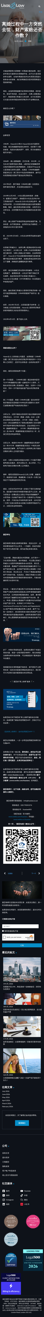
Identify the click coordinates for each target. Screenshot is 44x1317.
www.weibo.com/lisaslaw (18, 817)
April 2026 (6, 1100)
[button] (39, 6)
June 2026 (6, 1094)
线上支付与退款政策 (10, 1175)
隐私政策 (5, 1166)
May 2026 (6, 1097)
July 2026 (5, 1091)
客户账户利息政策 (9, 1171)
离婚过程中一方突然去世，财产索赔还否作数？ (22, 29)
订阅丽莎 (5, 1162)
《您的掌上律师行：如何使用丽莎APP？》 (19, 731)
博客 (30, 41)
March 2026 (6, 1103)
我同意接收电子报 (11, 931)
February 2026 (7, 1106)
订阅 (22, 945)
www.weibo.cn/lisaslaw (22, 819)
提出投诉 (5, 1157)
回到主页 (5, 1153)
